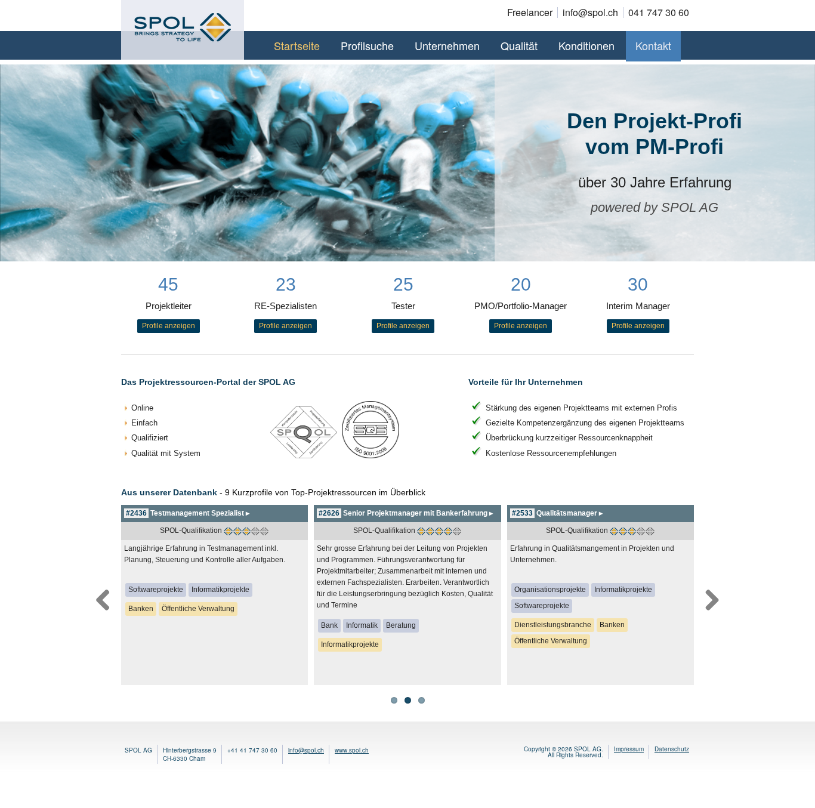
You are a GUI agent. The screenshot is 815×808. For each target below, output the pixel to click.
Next (712, 598)
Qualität (519, 45)
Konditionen (586, 45)
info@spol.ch (306, 750)
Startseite (297, 45)
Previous (103, 598)
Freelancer (529, 12)
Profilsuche (367, 45)
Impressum (629, 749)
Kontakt (653, 45)
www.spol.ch (352, 750)
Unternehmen (447, 45)
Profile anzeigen (168, 326)
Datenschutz (672, 749)
